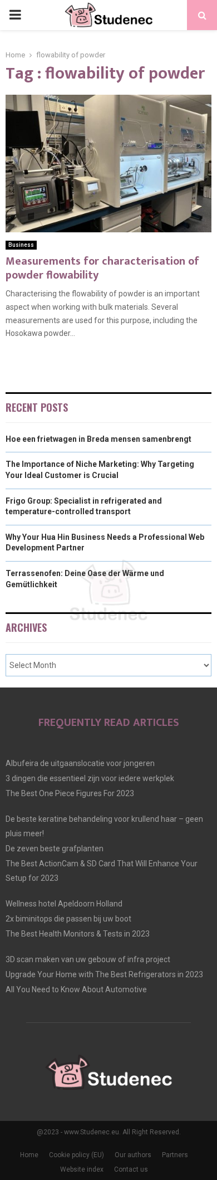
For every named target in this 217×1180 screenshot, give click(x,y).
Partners (175, 1155)
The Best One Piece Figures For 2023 (70, 793)
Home (29, 1155)
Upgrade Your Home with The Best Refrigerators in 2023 (104, 974)
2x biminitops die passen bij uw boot (68, 918)
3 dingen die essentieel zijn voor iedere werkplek (90, 778)
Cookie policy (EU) (76, 1155)
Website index (81, 1169)
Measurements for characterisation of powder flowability (102, 268)
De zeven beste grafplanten (54, 848)
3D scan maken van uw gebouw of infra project (88, 959)
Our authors (133, 1155)
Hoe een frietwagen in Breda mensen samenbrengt (98, 439)
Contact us (131, 1169)
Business (21, 245)
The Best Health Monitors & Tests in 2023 (78, 933)
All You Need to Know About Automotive (76, 989)
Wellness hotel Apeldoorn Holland (64, 903)
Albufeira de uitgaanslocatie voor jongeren (80, 763)
